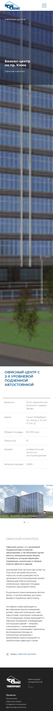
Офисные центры (13, 701)
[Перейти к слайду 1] (24, 522)
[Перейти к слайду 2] (26, 522)
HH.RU (30, 687)
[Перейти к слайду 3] (28, 522)
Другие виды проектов (16, 707)
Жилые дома (11, 698)
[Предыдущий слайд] (2, 501)
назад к (23, 654)
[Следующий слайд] (50, 501)
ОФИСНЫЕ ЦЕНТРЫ (15, 19)
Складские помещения (16, 704)
